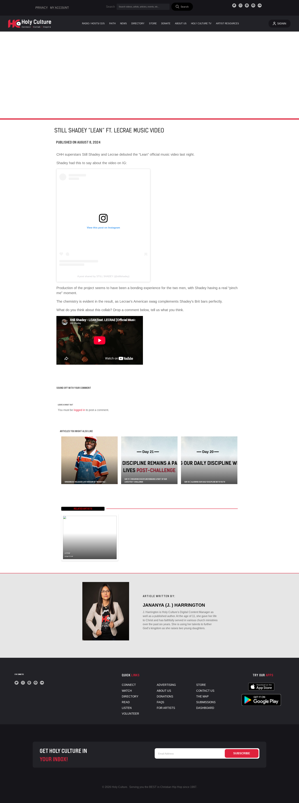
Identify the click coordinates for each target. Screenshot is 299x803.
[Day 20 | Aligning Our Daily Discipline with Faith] (209, 460)
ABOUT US (164, 690)
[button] (182, 7)
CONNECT (129, 684)
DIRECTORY (130, 696)
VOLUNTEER (130, 713)
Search (110, 6)
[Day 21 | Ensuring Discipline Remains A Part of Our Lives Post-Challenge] (149, 460)
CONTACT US (205, 690)
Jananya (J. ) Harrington (174, 605)
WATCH (127, 690)
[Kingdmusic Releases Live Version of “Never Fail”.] (89, 460)
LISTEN (127, 707)
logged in (79, 410)
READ (126, 702)
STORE (201, 684)
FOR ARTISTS (166, 707)
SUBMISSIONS (206, 702)
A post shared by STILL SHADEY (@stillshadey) (103, 276)
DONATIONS (165, 696)
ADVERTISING (166, 684)
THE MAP (202, 696)
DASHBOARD (205, 707)
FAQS (160, 702)
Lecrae (67, 553)
